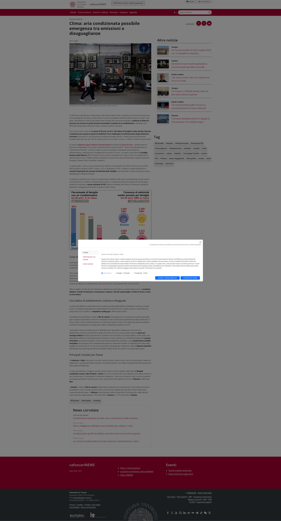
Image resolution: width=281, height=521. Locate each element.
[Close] (200, 242)
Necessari (108, 273)
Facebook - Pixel (140, 273)
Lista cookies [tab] (88, 264)
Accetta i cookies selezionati (167, 278)
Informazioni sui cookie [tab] (89, 258)
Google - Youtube (123, 273)
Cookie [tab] (85, 252)
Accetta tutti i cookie (190, 278)
